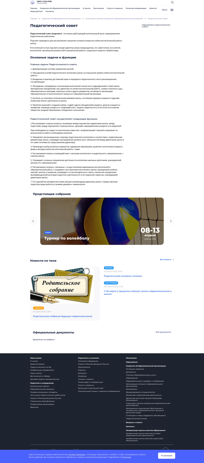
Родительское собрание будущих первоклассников (62, 316)
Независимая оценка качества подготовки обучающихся (144, 439)
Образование (132, 378)
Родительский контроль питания (123, 276)
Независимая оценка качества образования (145, 430)
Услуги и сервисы (115, 8)
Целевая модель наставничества (44, 379)
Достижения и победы (40, 376)
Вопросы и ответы (134, 423)
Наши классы (36, 373)
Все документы (163, 332)
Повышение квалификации (42, 401)
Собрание (38, 308)
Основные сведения (135, 369)
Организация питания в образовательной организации (144, 385)
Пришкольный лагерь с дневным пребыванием (99, 391)
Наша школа (35, 358)
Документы (131, 372)
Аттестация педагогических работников (47, 395)
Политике (126, 457)
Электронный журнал (39, 386)
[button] (172, 2)
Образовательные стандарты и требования (145, 381)
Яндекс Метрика (77, 454)
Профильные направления (42, 370)
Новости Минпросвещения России (45, 398)
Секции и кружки (86, 379)
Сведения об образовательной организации (60, 8)
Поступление (111, 283)
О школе (86, 8)
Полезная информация (136, 8)
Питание (109, 268)
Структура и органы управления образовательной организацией (148, 404)
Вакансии (34, 407)
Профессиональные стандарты (43, 392)
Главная (33, 8)
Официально (132, 362)
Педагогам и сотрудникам (42, 383)
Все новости (165, 259)
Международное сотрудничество (140, 392)
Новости (153, 8)
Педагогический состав (40, 367)
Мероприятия (36, 11)
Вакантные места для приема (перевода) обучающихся (144, 399)
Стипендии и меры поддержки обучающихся (146, 415)
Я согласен (166, 455)
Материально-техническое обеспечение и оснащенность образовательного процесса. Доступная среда (145, 410)
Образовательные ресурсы (42, 389)
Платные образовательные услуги (141, 375)
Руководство (131, 389)
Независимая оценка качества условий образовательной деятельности (143, 434)
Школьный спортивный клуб (90, 388)
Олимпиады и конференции (90, 382)
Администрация (37, 364)
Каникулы (82, 373)
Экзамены (82, 376)
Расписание (98, 8)
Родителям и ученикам (88, 358)
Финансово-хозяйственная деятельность (144, 395)
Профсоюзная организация (42, 404)
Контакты (50, 11)
